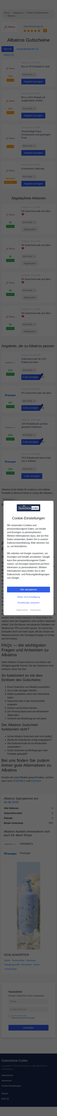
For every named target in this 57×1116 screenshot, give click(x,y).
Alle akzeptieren (28, 589)
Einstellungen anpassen (29, 602)
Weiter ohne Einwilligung (28, 597)
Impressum (35, 610)
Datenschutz (22, 610)
